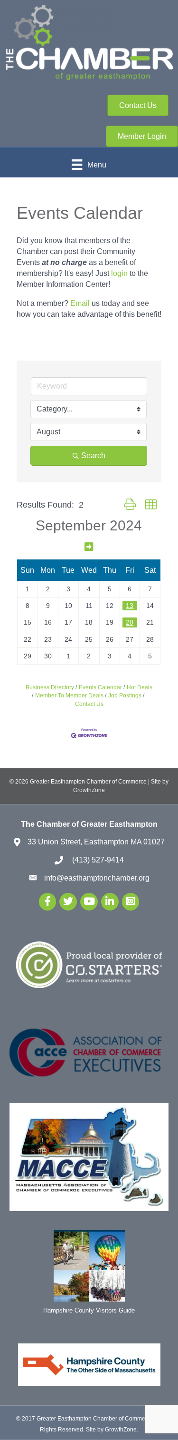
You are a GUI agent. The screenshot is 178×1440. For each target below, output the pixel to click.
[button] (130, 505)
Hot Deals (139, 687)
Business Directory (50, 687)
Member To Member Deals (69, 695)
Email (80, 303)
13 (129, 605)
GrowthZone (89, 790)
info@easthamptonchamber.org (97, 878)
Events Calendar (100, 687)
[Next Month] (89, 546)
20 (129, 622)
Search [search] (93, 455)
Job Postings (124, 695)
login (119, 273)
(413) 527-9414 (97, 860)
